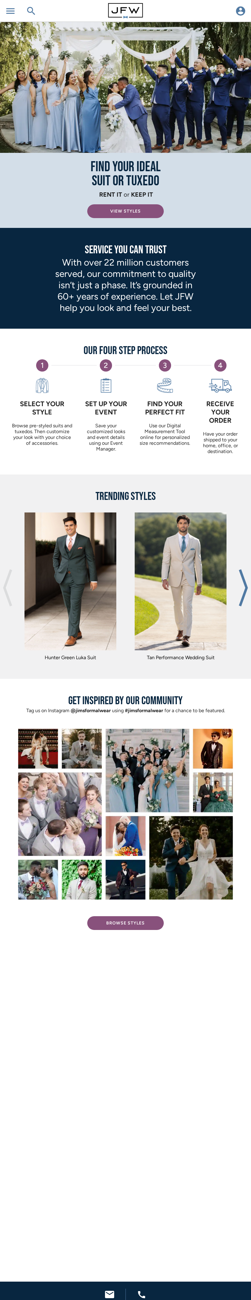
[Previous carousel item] (7, 587)
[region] (125, 587)
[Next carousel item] (243, 587)
